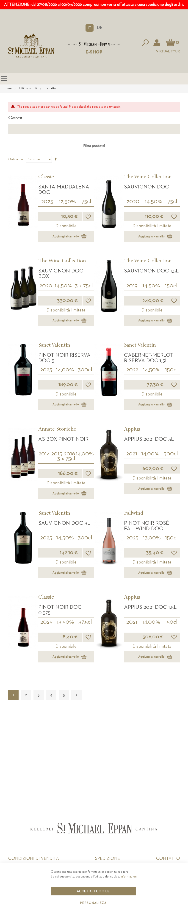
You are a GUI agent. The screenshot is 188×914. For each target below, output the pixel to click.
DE (99, 27)
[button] (90, 27)
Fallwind (133, 513)
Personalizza (93, 903)
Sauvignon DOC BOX (60, 273)
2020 (133, 202)
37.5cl (85, 622)
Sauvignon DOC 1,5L (151, 271)
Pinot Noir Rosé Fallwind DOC (146, 525)
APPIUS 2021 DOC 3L (149, 439)
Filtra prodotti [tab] (94, 146)
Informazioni (129, 876)
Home (7, 88)
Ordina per (15, 159)
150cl (171, 286)
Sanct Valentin (54, 345)
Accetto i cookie (93, 891)
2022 (132, 370)
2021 (131, 454)
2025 (47, 202)
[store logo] (94, 44)
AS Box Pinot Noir (63, 439)
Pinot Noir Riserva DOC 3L (64, 357)
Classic (46, 177)
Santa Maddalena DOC (63, 189)
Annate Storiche (57, 429)
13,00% (152, 538)
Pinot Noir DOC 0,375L (60, 609)
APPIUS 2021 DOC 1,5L (150, 607)
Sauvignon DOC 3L (64, 523)
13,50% (65, 622)
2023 (46, 370)
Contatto (168, 858)
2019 (132, 286)
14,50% (153, 202)
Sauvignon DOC (146, 187)
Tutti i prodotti (28, 88)
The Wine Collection (148, 177)
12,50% (67, 202)
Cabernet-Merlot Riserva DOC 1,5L (148, 357)
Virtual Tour (168, 51)
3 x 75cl (84, 286)
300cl (85, 370)
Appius (132, 429)
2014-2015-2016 (57, 454)
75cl (86, 202)
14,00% (65, 370)
